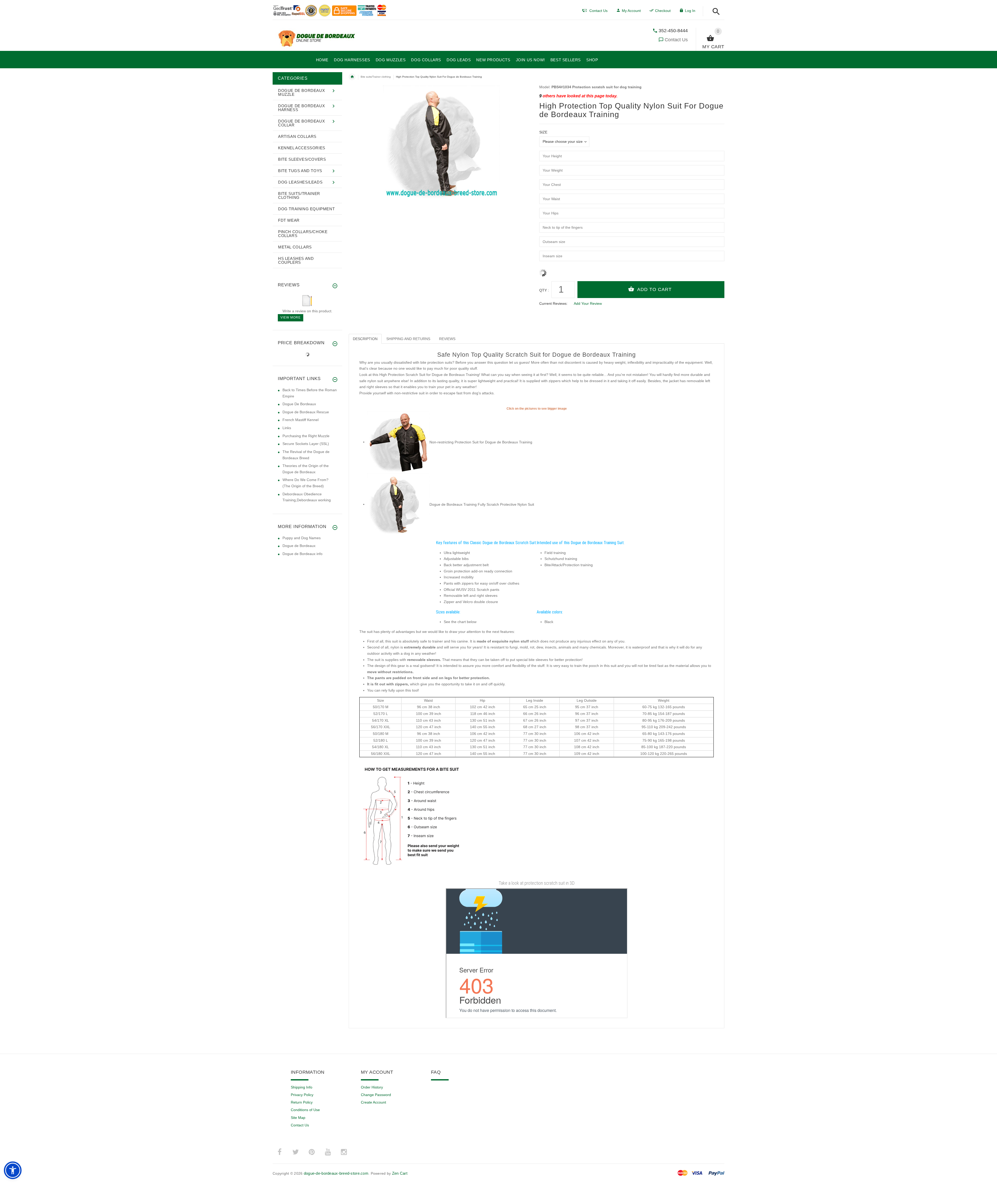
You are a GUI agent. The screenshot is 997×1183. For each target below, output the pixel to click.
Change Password (376, 1095)
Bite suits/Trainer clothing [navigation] (376, 76)
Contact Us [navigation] (598, 11)
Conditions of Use (305, 1110)
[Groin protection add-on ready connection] (398, 442)
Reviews (447, 339)
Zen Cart (399, 1173)
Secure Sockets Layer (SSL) (305, 444)
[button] (714, 11)
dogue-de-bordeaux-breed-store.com (336, 1173)
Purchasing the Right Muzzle (305, 436)
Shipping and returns (408, 339)
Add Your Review (588, 303)
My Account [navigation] (631, 11)
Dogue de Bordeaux (298, 546)
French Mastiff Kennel (300, 420)
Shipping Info (301, 1087)
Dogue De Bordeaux (299, 404)
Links (286, 428)
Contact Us (676, 39)
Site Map (298, 1118)
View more (290, 317)
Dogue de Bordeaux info (302, 554)
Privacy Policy (302, 1095)
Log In (690, 11)
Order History (372, 1087)
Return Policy (302, 1102)
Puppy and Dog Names (301, 538)
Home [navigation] (352, 76)
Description (365, 339)
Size (543, 132)
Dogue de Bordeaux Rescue (305, 412)
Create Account (373, 1102)
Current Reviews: (553, 303)
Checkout (663, 11)
